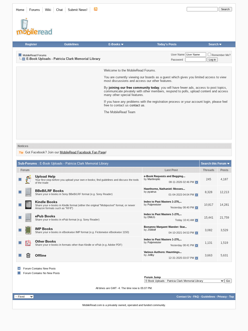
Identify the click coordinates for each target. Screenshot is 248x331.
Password (177, 59)
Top (231, 296)
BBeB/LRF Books (49, 191)
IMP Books (44, 229)
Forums (34, 10)
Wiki (48, 10)
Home (20, 10)
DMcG (151, 217)
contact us (137, 105)
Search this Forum (213, 163)
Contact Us (184, 296)
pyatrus (151, 191)
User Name (178, 54)
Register (31, 44)
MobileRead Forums (34, 55)
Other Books (45, 241)
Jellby (150, 254)
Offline (40, 255)
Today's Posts (167, 44)
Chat (59, 10)
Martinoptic (153, 179)
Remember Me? (221, 55)
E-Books (114, 44)
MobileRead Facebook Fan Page (83, 152)
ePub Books (45, 216)
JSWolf (151, 229)
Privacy (222, 296)
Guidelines (71, 44)
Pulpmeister (154, 204)
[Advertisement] (60, 102)
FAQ (196, 296)
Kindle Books (46, 202)
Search (213, 44)
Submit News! (77, 10)
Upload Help (45, 176)
